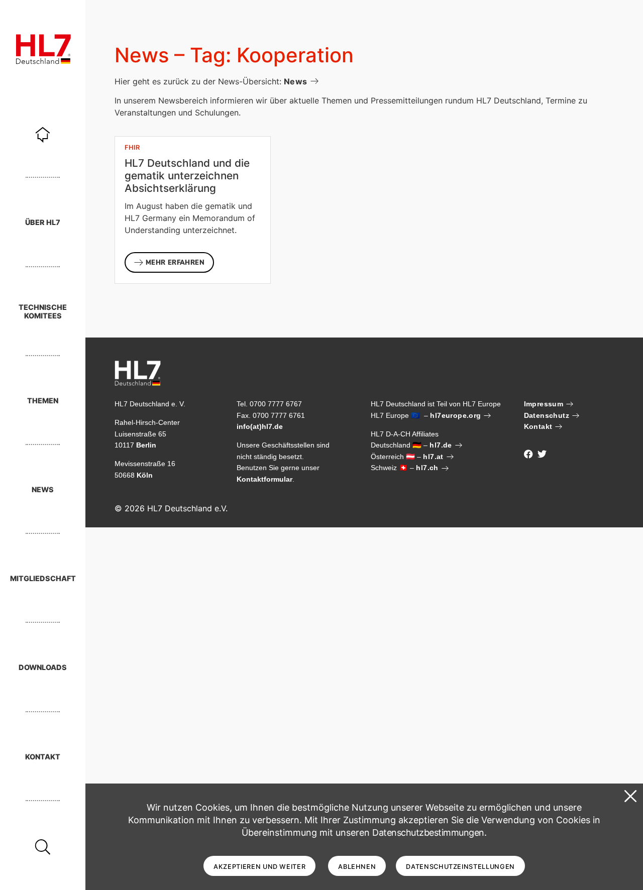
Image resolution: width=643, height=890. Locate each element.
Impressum (544, 404)
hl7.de (441, 445)
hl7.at (433, 457)
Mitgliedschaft (43, 578)
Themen (42, 400)
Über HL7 (42, 222)
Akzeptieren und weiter (259, 866)
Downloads (43, 667)
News (43, 489)
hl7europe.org (455, 415)
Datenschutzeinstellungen (460, 866)
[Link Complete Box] (192, 210)
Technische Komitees (43, 311)
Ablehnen (357, 866)
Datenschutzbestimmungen (428, 832)
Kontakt (42, 756)
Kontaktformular (264, 479)
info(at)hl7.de (260, 426)
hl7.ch (427, 468)
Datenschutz (546, 415)
